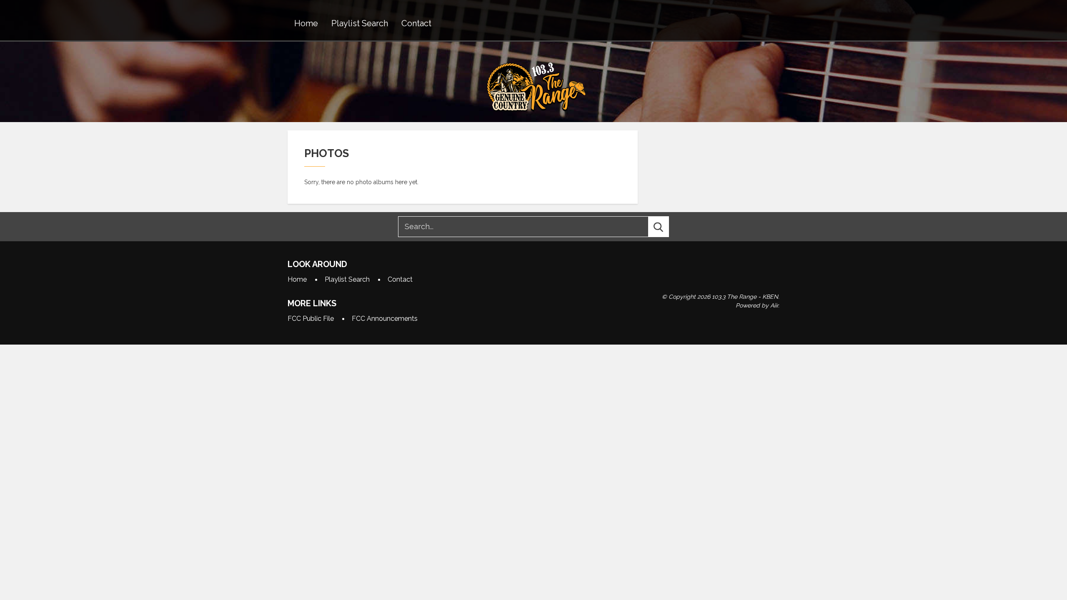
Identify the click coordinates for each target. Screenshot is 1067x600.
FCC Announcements (385, 318)
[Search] (666, 226)
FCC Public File (311, 318)
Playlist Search (359, 23)
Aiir (774, 305)
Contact (416, 23)
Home (306, 23)
